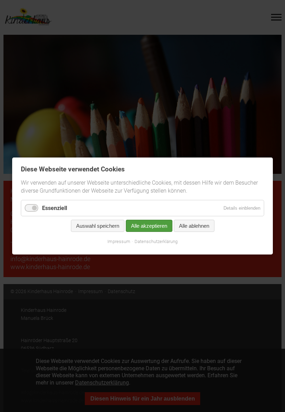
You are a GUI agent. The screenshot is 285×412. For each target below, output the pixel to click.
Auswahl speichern (97, 226)
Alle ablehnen (194, 226)
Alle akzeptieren (149, 226)
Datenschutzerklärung (156, 241)
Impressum (118, 241)
